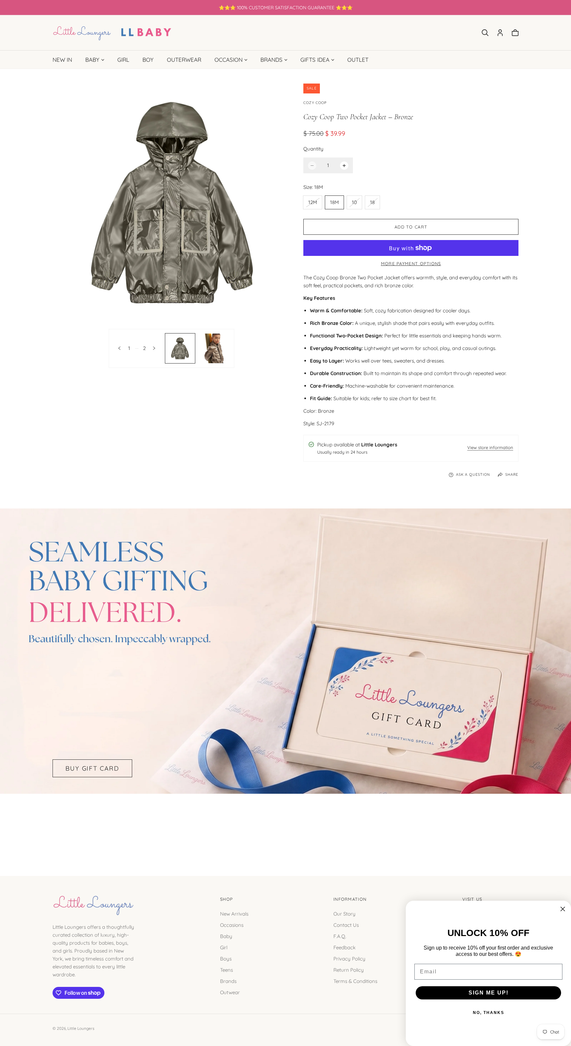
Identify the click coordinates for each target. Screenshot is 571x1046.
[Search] (485, 32)
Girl (223, 947)
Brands (228, 981)
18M (334, 202)
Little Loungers (81, 1028)
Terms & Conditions (355, 981)
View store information (490, 448)
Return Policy (348, 969)
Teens (226, 969)
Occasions (232, 925)
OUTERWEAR (184, 59)
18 (375, 204)
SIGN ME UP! (489, 992)
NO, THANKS (488, 1012)
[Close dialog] (563, 909)
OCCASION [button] (228, 59)
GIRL (123, 59)
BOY (148, 59)
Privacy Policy (349, 958)
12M (315, 204)
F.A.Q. (339, 936)
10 (357, 204)
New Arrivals (234, 913)
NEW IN (62, 59)
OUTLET (357, 59)
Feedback (344, 947)
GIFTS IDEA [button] (314, 59)
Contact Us (346, 925)
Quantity (313, 149)
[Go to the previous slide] (119, 348)
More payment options (411, 263)
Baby (226, 936)
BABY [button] (92, 59)
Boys (226, 958)
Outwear (230, 992)
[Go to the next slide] (154, 348)
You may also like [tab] (285, 827)
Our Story (344, 913)
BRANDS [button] (271, 59)
